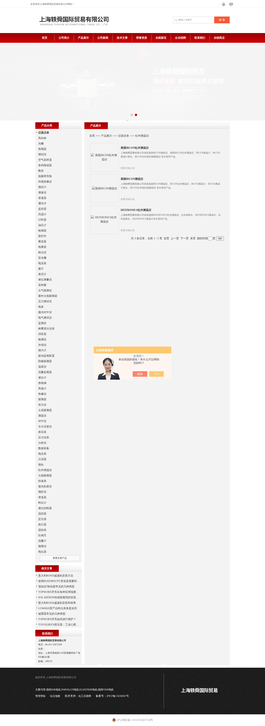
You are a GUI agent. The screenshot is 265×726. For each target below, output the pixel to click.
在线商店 (219, 37)
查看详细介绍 (128, 168)
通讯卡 (42, 203)
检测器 (42, 230)
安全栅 (42, 257)
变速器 (42, 198)
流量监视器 (45, 372)
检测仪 (42, 339)
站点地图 (55, 696)
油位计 (42, 225)
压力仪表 (43, 437)
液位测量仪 (45, 279)
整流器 (42, 241)
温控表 (42, 530)
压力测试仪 (45, 301)
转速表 (42, 481)
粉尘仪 (42, 252)
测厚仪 (42, 546)
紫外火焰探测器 (47, 295)
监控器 (42, 208)
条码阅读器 (45, 165)
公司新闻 (102, 37)
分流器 (42, 459)
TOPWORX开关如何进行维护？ (57, 619)
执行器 (42, 524)
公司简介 (64, 37)
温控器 (42, 513)
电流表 (42, 263)
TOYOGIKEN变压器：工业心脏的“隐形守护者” (66, 624)
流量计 (42, 540)
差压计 (42, 274)
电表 (41, 306)
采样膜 (42, 285)
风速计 (42, 388)
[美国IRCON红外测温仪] (104, 157)
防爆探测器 (45, 361)
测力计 (42, 350)
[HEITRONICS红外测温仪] (104, 219)
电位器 (42, 551)
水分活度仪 (45, 426)
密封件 (42, 236)
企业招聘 (180, 37)
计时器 (42, 219)
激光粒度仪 (45, 486)
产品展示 (83, 37)
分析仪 (42, 442)
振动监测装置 (46, 355)
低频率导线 (45, 176)
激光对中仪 (45, 312)
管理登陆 (40, 696)
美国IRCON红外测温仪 (135, 147)
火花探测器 (45, 410)
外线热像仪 (45, 181)
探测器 (42, 399)
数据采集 (43, 448)
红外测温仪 (142, 135)
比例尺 (42, 535)
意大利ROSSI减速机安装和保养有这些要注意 (65, 602)
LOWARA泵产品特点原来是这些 (57, 608)
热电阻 (42, 149)
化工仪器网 (84, 696)
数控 (41, 170)
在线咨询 (230, 4)
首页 (44, 37)
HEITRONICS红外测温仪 (136, 210)
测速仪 (42, 192)
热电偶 (42, 383)
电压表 (42, 453)
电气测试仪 (45, 317)
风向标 (42, 138)
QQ (223, 4)
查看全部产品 (60, 558)
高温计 (42, 214)
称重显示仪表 (46, 328)
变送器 (42, 497)
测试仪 (42, 154)
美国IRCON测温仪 (132, 178)
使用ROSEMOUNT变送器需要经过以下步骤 (64, 581)
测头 (41, 464)
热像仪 (42, 393)
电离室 (42, 246)
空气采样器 (45, 159)
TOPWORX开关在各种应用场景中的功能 (62, 592)
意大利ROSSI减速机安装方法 (55, 575)
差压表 (42, 432)
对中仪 (42, 421)
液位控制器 (45, 508)
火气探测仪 (45, 290)
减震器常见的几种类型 (51, 613)
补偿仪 (42, 344)
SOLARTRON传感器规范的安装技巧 (59, 597)
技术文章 (122, 37)
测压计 (42, 187)
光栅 (41, 143)
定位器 (42, 519)
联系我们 (199, 37)
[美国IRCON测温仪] (104, 188)
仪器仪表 (123, 135)
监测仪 (42, 323)
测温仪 (42, 415)
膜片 (41, 268)
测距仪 (42, 491)
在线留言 (161, 37)
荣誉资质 (141, 37)
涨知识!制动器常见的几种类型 (56, 586)
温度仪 (42, 366)
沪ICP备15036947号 (118, 696)
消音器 (42, 334)
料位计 (42, 502)
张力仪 (42, 404)
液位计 (42, 377)
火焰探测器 (45, 475)
